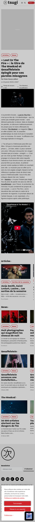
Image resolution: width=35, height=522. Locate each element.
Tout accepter (17, 503)
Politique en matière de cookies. (14, 498)
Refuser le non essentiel (17, 509)
